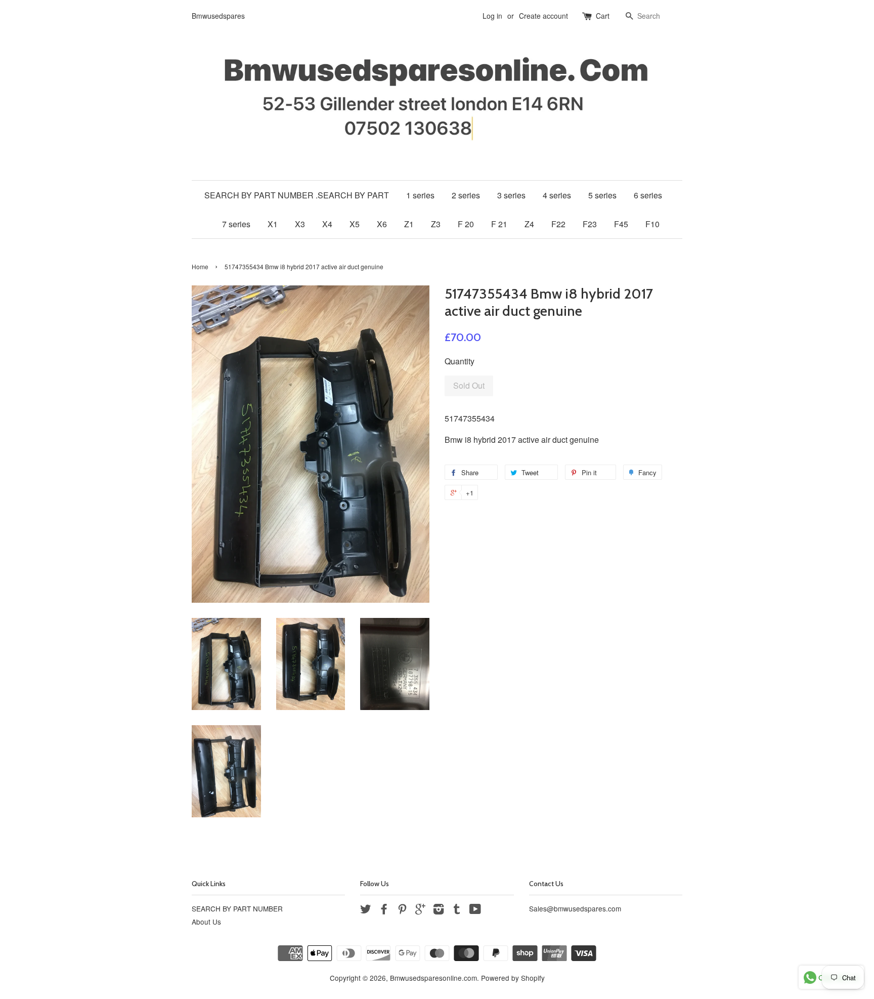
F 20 (466, 224)
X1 (273, 224)
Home (200, 266)
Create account (543, 16)
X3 (300, 224)
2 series (466, 195)
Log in (492, 16)
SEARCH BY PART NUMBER (237, 908)
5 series (602, 195)
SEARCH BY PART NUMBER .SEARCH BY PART (296, 195)
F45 (621, 224)
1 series (420, 195)
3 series (511, 195)
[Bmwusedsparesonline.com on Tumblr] (456, 910)
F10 (652, 224)
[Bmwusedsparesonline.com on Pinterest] (402, 910)
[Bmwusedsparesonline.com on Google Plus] (420, 910)
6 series (648, 195)
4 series (557, 195)
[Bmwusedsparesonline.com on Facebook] (383, 910)
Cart (602, 16)
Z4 (529, 224)
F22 (558, 224)
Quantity (459, 361)
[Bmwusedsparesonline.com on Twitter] (365, 910)
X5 (354, 224)
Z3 (436, 224)
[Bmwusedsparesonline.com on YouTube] (475, 910)
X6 (382, 224)
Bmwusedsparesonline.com (433, 978)
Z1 (409, 224)
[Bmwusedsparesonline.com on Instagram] (438, 910)
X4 (327, 224)
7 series (236, 224)
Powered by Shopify (513, 978)
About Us (206, 922)
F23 (590, 224)
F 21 (499, 224)
